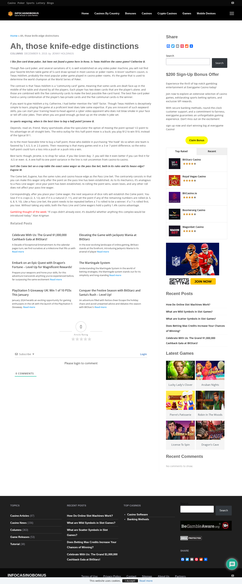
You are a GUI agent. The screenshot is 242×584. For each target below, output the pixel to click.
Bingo (50, 3)
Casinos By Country (106, 13)
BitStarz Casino (191, 159)
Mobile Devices (206, 13)
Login (143, 354)
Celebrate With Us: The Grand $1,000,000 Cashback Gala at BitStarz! (39, 237)
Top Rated (181, 151)
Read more (18, 251)
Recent (212, 151)
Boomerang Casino (193, 210)
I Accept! (130, 580)
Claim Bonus (196, 140)
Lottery (40, 3)
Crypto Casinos (167, 13)
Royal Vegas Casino (194, 176)
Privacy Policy (112, 576)
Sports (30, 3)
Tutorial (15, 544)
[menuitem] (12, 3)
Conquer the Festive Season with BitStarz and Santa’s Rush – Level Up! (109, 292)
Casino (12, 3)
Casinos (147, 13)
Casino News (18, 522)
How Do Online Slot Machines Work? (188, 304)
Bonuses (130, 13)
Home (85, 13)
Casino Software (137, 514)
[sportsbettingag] (192, 264)
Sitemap (147, 576)
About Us (163, 576)
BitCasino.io (189, 193)
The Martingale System (94, 263)
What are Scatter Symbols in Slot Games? (191, 318)
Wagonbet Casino (193, 227)
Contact (131, 576)
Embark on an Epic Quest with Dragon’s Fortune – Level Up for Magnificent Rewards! (42, 265)
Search (170, 55)
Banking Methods (138, 519)
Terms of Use (89, 576)
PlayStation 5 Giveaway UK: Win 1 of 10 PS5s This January (41, 292)
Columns (16, 53)
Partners (180, 576)
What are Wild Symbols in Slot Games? (189, 311)
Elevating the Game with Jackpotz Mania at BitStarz (107, 237)
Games (186, 13)
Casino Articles (19, 515)
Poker (21, 3)
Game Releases (19, 536)
